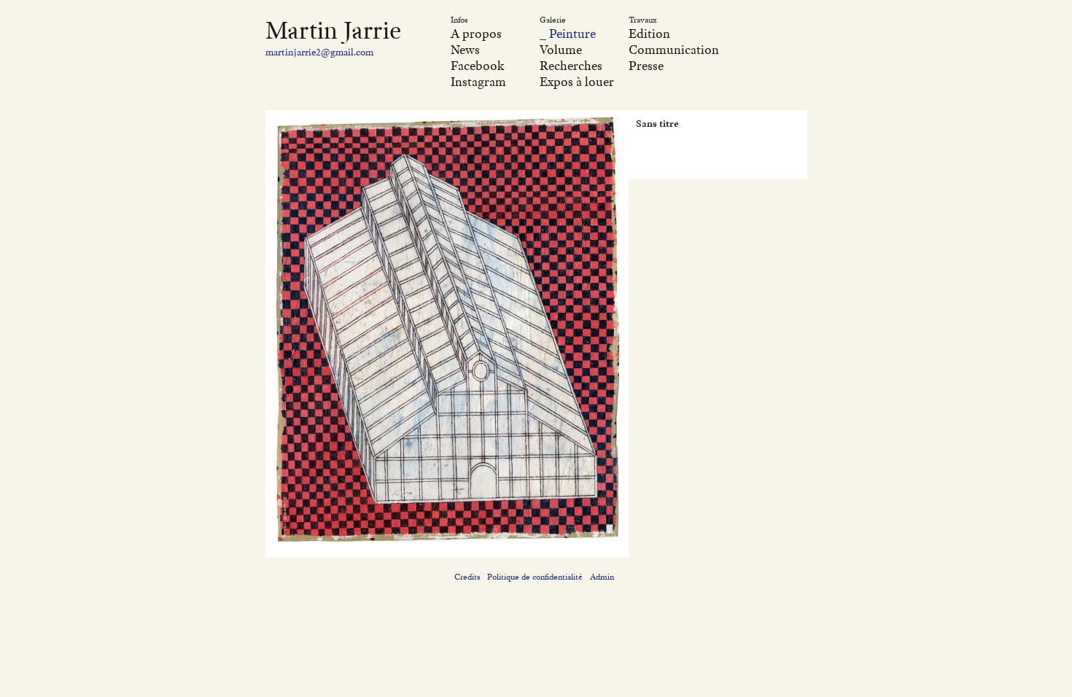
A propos (476, 34)
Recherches (571, 66)
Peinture (572, 34)
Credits (467, 577)
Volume (561, 50)
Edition (649, 34)
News (465, 50)
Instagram (478, 82)
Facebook (477, 66)
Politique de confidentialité (535, 577)
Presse (646, 66)
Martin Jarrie (333, 30)
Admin (602, 577)
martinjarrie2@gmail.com (319, 51)
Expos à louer (577, 82)
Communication (674, 50)
